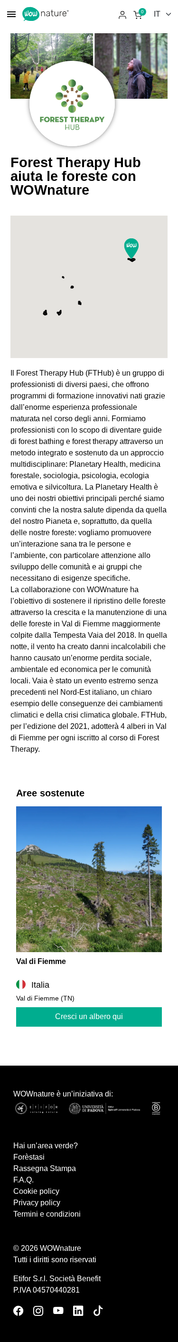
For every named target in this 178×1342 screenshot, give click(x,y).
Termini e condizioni (47, 1214)
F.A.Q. (23, 1180)
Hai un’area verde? (45, 1146)
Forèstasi (29, 1157)
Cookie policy (36, 1191)
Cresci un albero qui (89, 1016)
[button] (131, 249)
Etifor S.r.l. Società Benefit (57, 1279)
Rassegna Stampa (44, 1168)
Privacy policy (36, 1203)
